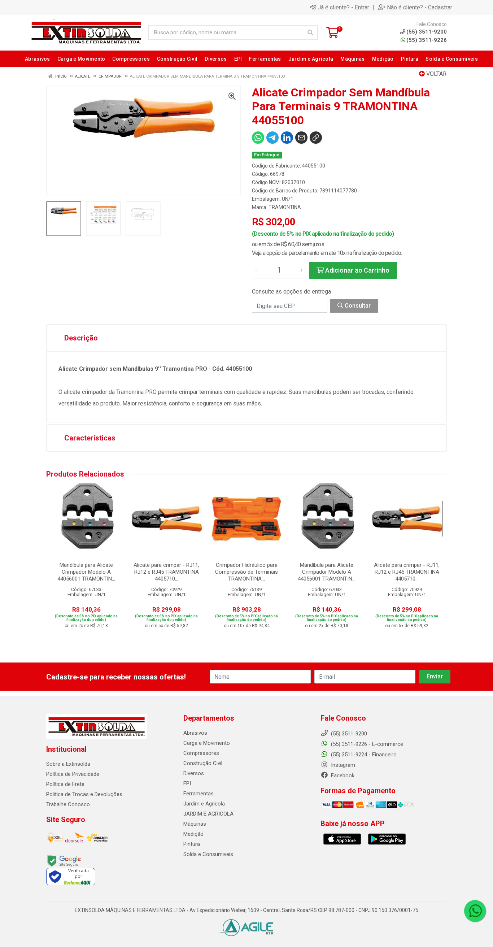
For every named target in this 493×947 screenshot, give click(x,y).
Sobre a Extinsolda (68, 764)
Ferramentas (198, 793)
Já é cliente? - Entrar (343, 7)
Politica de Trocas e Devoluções (84, 794)
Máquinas (194, 824)
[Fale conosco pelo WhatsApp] (475, 911)
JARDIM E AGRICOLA (208, 814)
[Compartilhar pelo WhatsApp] (258, 137)
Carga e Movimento (206, 743)
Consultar (357, 305)
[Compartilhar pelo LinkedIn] (287, 137)
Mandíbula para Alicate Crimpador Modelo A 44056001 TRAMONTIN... (86, 572)
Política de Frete (65, 784)
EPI (187, 783)
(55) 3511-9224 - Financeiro (363, 754)
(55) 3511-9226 (426, 40)
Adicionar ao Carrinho (356, 270)
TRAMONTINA (285, 207)
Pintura (191, 844)
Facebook (342, 775)
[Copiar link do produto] (316, 137)
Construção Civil (202, 763)
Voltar (435, 73)
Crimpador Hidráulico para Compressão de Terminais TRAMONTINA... (246, 572)
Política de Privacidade (72, 774)
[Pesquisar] (310, 32)
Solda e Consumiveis (208, 854)
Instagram (342, 765)
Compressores (201, 753)
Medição (193, 834)
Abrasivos (195, 733)
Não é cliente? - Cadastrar (419, 7)
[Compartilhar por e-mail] (301, 137)
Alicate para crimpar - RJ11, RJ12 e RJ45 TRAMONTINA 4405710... (166, 572)
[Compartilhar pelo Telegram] (272, 137)
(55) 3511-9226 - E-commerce (366, 744)
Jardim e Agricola (204, 803)
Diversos (193, 773)
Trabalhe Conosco (68, 804)
